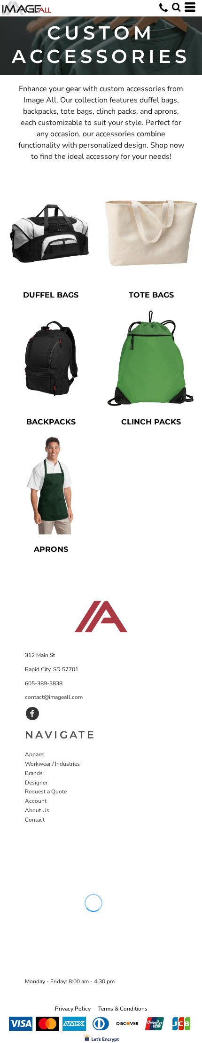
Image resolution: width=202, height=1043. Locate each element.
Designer (36, 782)
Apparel (35, 754)
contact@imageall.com (54, 697)
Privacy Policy (73, 1008)
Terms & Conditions (123, 1008)
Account (36, 801)
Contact (35, 819)
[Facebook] (32, 713)
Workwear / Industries (52, 764)
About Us (37, 810)
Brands (34, 773)
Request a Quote (46, 791)
